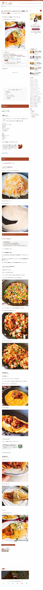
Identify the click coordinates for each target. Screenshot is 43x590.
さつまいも (32, 82)
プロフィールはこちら (36, 29)
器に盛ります (9, 98)
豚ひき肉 (35, 102)
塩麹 (35, 99)
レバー (31, 96)
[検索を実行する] (41, 10)
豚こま (31, 102)
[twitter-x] (33, 0)
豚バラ (39, 102)
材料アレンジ (9, 92)
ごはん (36, 81)
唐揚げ (31, 99)
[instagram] (34, 0)
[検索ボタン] (41, 3)
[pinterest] (37, 0)
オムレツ (36, 85)
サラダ (35, 89)
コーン (31, 89)
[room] (36, 0)
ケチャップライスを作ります (11, 96)
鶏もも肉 (32, 106)
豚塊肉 (31, 103)
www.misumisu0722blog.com (6, 452)
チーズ (31, 92)
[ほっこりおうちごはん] (7, 3)
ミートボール (35, 95)
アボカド (32, 85)
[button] (3, 583)
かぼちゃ (32, 81)
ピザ (31, 95)
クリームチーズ (32, 88)
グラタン (38, 88)
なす (36, 82)
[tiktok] (35, 0)
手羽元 (38, 99)
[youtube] (38, 0)
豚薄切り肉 (36, 103)
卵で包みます (9, 97)
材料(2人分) (7, 91)
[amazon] (40, 0)
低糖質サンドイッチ (37, 96)
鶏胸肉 (36, 106)
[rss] (41, 0)
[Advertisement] (15, 79)
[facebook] (32, 0)
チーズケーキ (36, 92)
